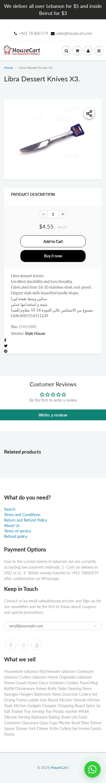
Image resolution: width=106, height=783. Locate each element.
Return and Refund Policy (25, 520)
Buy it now (53, 256)
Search (9, 509)
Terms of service (17, 531)
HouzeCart (59, 767)
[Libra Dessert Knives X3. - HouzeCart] (53, 139)
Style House (35, 333)
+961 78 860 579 (33, 33)
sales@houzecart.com (74, 33)
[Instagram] (23, 645)
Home (8, 68)
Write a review (53, 414)
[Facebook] (10, 645)
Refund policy (15, 536)
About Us (12, 525)
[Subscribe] (95, 625)
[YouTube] (36, 645)
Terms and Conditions (22, 514)
